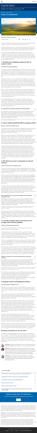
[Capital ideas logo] (3, 2)
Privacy (12, 430)
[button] (19, 39)
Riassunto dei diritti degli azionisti (25, 430)
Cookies (7, 430)
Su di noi (16, 430)
